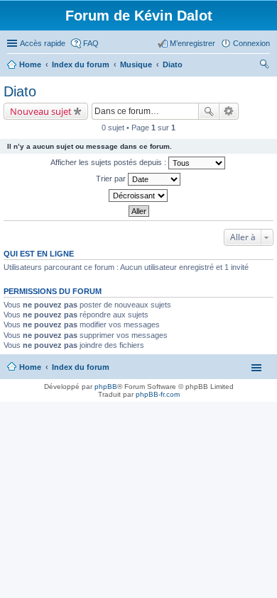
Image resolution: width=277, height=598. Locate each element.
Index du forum (80, 367)
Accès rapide (42, 43)
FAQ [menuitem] (91, 43)
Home (30, 367)
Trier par (112, 178)
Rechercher (208, 111)
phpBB (105, 386)
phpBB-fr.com (158, 394)
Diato (20, 91)
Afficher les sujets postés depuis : (109, 162)
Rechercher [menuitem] (264, 66)
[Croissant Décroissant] (138, 195)
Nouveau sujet (41, 111)
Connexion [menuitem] (251, 43)
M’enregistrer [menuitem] (192, 43)
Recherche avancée (229, 111)
